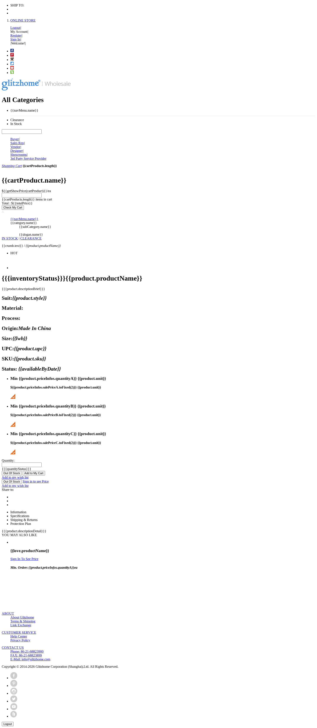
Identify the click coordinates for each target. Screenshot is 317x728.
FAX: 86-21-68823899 (26, 655)
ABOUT (8, 613)
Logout (15, 28)
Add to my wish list (15, 477)
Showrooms (18, 154)
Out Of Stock (11, 473)
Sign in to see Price (36, 481)
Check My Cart (12, 207)
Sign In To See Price (24, 559)
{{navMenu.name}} (24, 219)
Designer (16, 151)
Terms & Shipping (22, 621)
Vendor (15, 147)
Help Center (18, 636)
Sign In (15, 39)
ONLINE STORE (23, 20)
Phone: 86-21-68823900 (27, 651)
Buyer (14, 139)
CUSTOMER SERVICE (19, 632)
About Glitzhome (22, 617)
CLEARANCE (31, 238)
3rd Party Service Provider (28, 158)
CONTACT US (13, 647)
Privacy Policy (20, 640)
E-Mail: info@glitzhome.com (30, 659)
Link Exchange (20, 625)
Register (16, 35)
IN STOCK (10, 238)
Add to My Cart (33, 473)
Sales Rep (17, 143)
